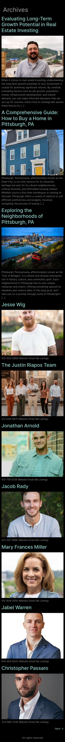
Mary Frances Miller (24, 547)
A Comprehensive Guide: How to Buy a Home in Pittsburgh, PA (30, 118)
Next (59, 728)
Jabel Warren (17, 607)
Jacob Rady (15, 486)
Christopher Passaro (25, 668)
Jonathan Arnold (20, 426)
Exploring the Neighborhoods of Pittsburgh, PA (22, 216)
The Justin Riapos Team (29, 365)
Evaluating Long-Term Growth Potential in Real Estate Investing (29, 24)
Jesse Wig (13, 304)
